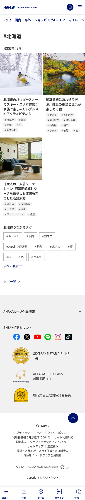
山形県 (53, 125)
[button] (80, 7)
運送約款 (52, 446)
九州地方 (68, 115)
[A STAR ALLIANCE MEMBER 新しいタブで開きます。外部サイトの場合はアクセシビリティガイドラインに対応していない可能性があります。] (42, 466)
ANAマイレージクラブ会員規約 (42, 455)
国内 (18, 20)
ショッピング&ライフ (49, 20)
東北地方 (54, 120)
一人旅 (10, 209)
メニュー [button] (6, 498)
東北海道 (25, 204)
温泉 (23, 119)
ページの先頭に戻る (73, 418)
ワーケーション (15, 214)
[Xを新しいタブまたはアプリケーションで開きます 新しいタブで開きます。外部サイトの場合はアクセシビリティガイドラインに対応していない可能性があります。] (27, 337)
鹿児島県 (70, 120)
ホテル (53, 130)
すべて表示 (11, 266)
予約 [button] (24, 498)
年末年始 (11, 130)
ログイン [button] (59, 498)
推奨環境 (20, 441)
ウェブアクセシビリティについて (50, 441)
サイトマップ (35, 446)
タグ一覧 (9, 281)
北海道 (10, 119)
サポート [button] (78, 498)
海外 (27, 20)
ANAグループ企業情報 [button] (19, 311)
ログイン (70, 7)
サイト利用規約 (63, 437)
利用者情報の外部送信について (31, 437)
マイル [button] (40, 498)
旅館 (9, 124)
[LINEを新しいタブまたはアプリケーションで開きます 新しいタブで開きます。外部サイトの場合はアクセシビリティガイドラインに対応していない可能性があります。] (47, 337)
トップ (6, 20)
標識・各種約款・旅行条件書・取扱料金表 (42, 451)
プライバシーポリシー (30, 432)
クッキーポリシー (58, 432)
